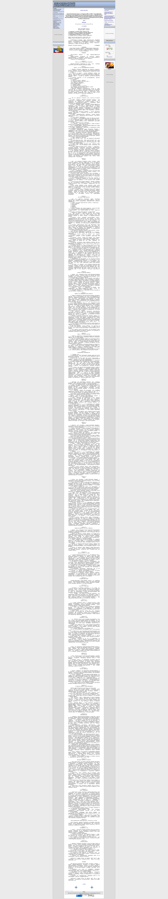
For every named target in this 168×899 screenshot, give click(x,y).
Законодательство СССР (56, 19)
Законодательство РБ (57, 9)
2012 (107, 17)
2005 (108, 18)
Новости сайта (56, 27)
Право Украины (56, 23)
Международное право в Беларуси (58, 18)
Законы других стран (57, 20)
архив (105, 14)
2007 (105, 18)
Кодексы (55, 21)
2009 (112, 17)
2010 (110, 17)
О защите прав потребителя (108, 20)
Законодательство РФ (57, 22)
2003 (112, 18)
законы (108, 12)
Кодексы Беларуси (56, 10)
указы (110, 12)
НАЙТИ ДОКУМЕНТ (84, 10)
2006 (107, 18)
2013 (105, 17)
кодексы (105, 12)
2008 (114, 17)
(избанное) (106, 13)
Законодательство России (109, 11)
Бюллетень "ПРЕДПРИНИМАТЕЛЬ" (108, 24)
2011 (108, 17)
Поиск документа (56, 28)
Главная (55, 8)
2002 (114, 18)
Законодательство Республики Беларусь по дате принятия (109, 16)
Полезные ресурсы (56, 24)
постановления (110, 13)
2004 (110, 18)
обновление (84, 22)
